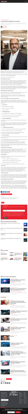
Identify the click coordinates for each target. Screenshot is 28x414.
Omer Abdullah (5, 26)
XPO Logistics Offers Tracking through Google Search (5, 259)
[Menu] (26, 1)
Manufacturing (12, 369)
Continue (18, 412)
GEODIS (13, 313)
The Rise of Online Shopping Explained (4, 254)
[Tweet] (7, 192)
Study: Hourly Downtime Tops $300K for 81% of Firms (18, 254)
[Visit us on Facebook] (10, 394)
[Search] (24, 1)
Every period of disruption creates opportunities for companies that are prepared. (17, 315)
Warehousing (3, 252)
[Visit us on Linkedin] (13, 394)
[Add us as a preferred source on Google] (9, 192)
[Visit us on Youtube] (17, 394)
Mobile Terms (22, 215)
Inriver (13, 321)
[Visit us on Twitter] (11, 394)
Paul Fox (12, 336)
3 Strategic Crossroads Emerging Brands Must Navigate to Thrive (11, 238)
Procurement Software (13, 287)
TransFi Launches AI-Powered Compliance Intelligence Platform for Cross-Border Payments (18, 353)
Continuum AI (14, 345)
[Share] (3, 192)
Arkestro (13, 282)
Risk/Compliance (16, 252)
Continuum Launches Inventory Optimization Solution (16, 344)
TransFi (13, 355)
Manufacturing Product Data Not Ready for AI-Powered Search (18, 319)
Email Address (5, 209)
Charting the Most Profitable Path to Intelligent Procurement (17, 328)
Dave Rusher (3, 297)
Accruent (13, 304)
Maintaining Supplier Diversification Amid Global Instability (17, 362)
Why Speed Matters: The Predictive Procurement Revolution (10, 223)
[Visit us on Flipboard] (15, 394)
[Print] (1, 192)
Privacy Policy (6, 216)
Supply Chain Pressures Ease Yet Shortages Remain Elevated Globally (18, 371)
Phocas (13, 364)
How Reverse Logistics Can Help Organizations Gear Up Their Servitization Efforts (18, 259)
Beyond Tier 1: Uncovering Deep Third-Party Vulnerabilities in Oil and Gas (11, 228)
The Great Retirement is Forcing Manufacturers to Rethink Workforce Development (12, 234)
